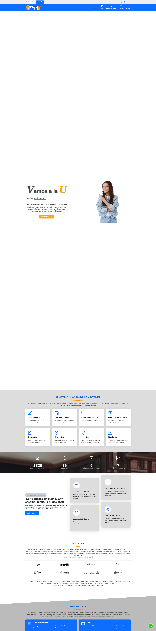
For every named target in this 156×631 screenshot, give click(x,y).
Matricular (40, 2)
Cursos (121, 8)
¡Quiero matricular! (46, 216)
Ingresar (128, 8)
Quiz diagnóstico (111, 8)
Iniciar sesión (30, 2)
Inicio (95, 8)
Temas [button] (102, 8)
